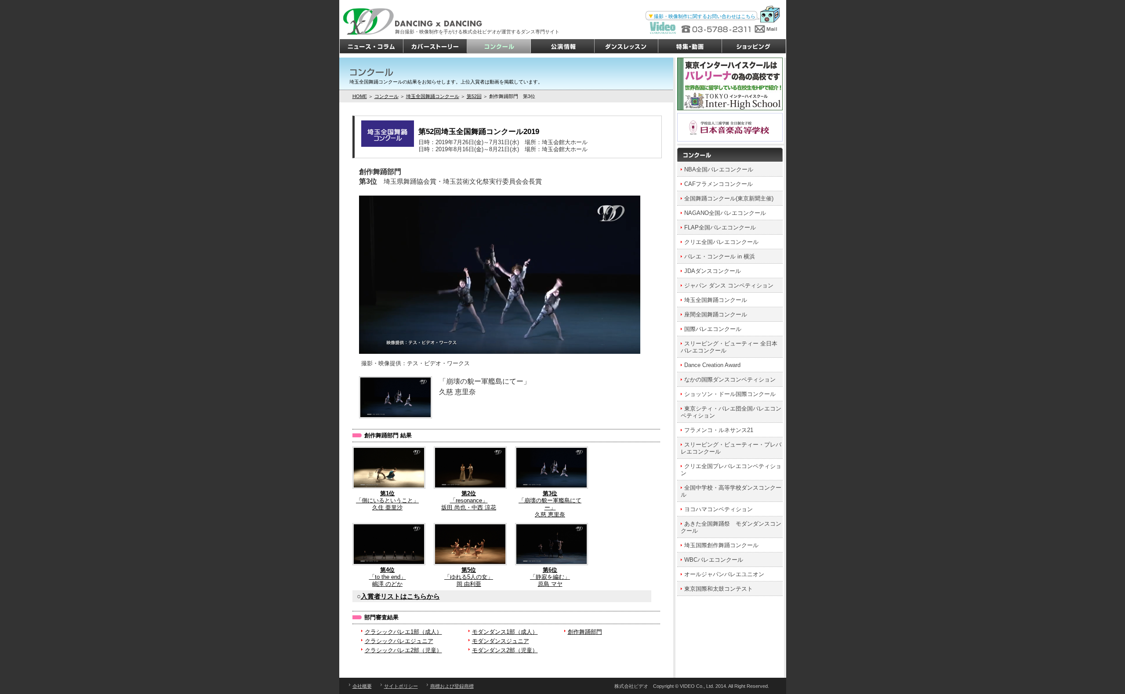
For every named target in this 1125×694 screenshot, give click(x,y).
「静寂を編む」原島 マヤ (550, 577)
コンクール (499, 46)
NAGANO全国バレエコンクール (725, 213)
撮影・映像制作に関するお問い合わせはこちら (704, 16)
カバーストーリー (435, 46)
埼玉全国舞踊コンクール (432, 96)
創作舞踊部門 (585, 632)
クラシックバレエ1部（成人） (403, 632)
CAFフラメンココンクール (718, 184)
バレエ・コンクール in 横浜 (719, 256)
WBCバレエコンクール (713, 559)
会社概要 (362, 686)
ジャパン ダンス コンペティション (728, 285)
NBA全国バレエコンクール (718, 169)
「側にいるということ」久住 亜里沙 (387, 500)
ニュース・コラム (371, 46)
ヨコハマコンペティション (718, 509)
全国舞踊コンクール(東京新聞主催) (728, 198)
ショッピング (754, 46)
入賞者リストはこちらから (400, 596)
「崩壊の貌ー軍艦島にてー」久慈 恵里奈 (550, 504)
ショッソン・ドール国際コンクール (730, 394)
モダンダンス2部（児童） (505, 650)
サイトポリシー (401, 686)
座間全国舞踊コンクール (715, 314)
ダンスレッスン (626, 46)
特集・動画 (690, 46)
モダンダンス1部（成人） (505, 632)
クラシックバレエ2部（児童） (403, 650)
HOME (359, 96)
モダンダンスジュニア (500, 641)
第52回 (474, 96)
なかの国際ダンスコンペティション (730, 379)
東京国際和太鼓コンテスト (718, 588)
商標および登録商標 (452, 686)
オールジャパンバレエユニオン (724, 574)
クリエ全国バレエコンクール (721, 242)
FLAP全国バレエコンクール (720, 227)
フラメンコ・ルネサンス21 (718, 430)
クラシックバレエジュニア (399, 641)
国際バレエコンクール (712, 329)
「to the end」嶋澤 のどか (387, 577)
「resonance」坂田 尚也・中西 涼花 (468, 500)
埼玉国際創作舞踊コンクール (721, 545)
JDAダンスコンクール (712, 271)
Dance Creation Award (712, 365)
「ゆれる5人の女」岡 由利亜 (468, 577)
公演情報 (563, 46)
